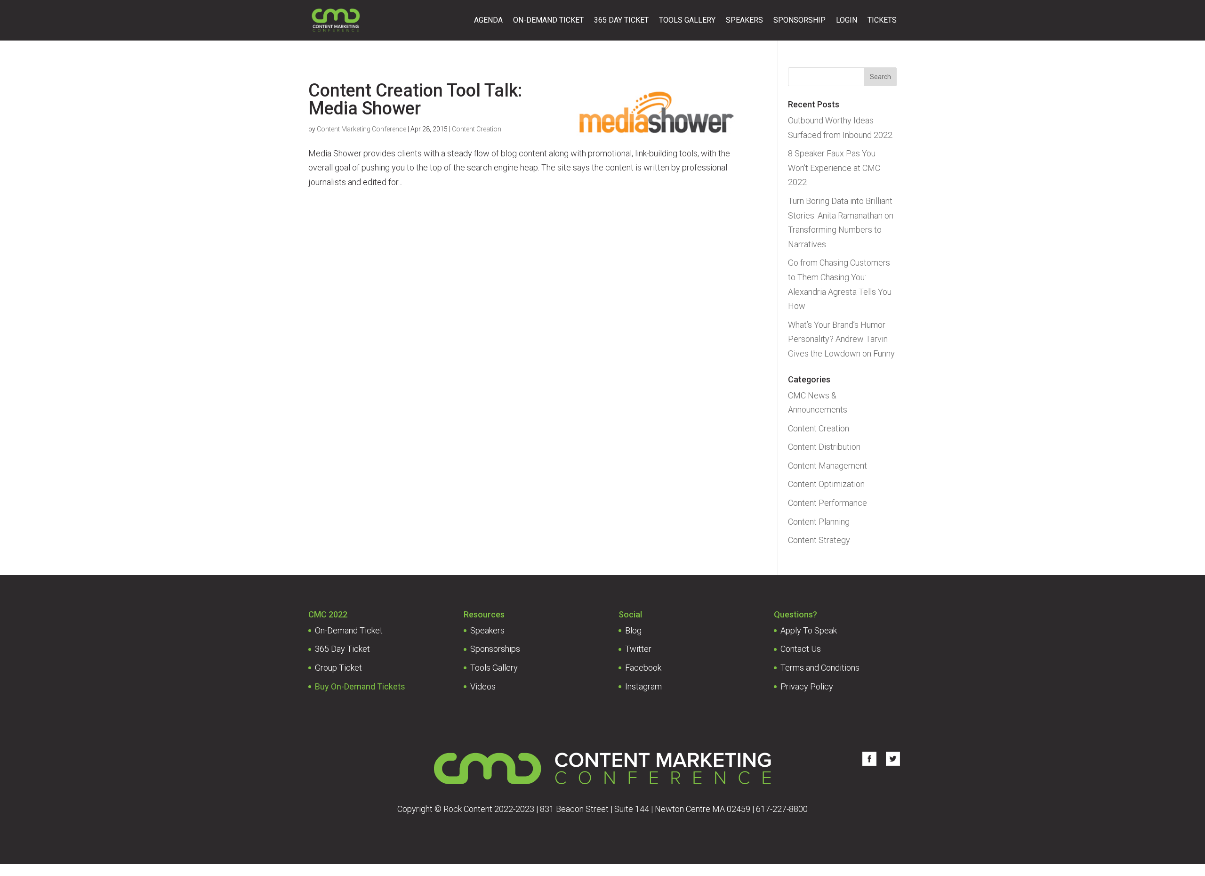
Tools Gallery (687, 20)
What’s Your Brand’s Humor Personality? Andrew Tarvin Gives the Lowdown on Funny (841, 339)
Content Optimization (826, 484)
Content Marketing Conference (361, 129)
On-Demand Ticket (548, 20)
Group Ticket (338, 668)
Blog (633, 630)
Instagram (643, 686)
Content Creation (476, 129)
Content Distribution (824, 447)
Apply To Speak (808, 630)
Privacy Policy (806, 686)
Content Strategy (819, 540)
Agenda (488, 20)
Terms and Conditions (820, 668)
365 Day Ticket (621, 20)
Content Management (827, 465)
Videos (483, 686)
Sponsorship (799, 20)
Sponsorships (495, 649)
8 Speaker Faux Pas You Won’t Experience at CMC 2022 (834, 167)
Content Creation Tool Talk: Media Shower (415, 99)
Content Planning (819, 522)
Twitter (638, 649)
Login (846, 20)
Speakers (744, 20)
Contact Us (800, 649)
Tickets (882, 20)
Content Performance (827, 503)
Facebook (643, 668)
